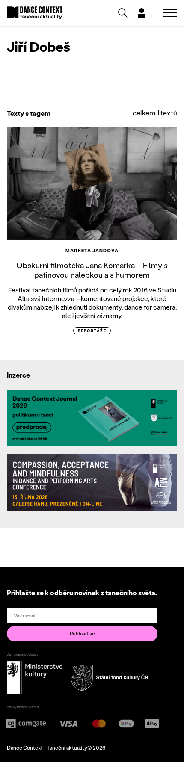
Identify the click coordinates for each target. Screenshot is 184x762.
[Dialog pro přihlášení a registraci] (141, 13)
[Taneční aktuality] (34, 13)
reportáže (92, 330)
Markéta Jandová (92, 251)
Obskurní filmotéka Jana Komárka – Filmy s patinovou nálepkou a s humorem (92, 270)
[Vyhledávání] (123, 13)
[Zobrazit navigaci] (170, 13)
